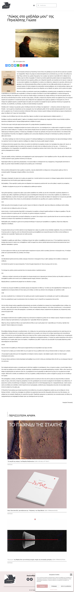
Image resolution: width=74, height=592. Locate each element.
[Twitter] (31, 579)
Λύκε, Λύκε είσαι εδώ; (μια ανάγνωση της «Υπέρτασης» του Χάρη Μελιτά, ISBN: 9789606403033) (32, 510)
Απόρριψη (54, 586)
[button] (71, 574)
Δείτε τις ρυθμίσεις (66, 586)
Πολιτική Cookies (53, 589)
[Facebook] (28, 579)
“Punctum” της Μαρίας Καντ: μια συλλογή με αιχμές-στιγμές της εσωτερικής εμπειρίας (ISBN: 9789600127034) (36, 559)
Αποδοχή (42, 586)
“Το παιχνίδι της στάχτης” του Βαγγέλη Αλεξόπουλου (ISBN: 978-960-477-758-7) (28, 461)
